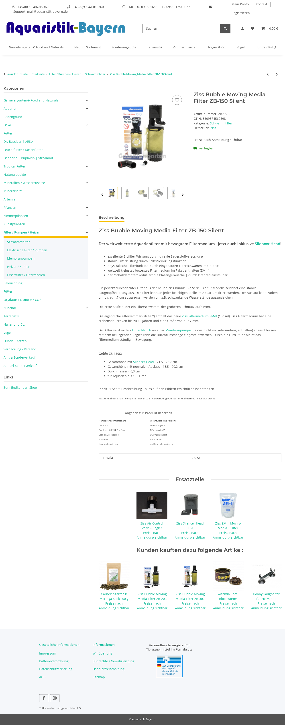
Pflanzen (10, 207)
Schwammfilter (221, 123)
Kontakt (261, 4)
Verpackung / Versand (20, 349)
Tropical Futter (14, 166)
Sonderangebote (124, 47)
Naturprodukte (15, 174)
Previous (102, 194)
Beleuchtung (13, 283)
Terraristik (154, 47)
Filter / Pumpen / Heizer (22, 232)
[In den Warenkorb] (102, 89)
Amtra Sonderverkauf (19, 357)
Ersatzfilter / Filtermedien (26, 275)
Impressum (47, 653)
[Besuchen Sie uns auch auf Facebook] (43, 698)
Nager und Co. (14, 324)
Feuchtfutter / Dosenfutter (23, 150)
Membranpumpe (178, 330)
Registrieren (241, 13)
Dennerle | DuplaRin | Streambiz (28, 158)
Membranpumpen (21, 258)
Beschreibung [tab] (111, 217)
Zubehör (10, 308)
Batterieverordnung (54, 661)
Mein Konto (240, 4)
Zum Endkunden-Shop (20, 387)
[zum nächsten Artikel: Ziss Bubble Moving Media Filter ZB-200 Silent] (276, 74)
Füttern (9, 291)
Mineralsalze (13, 191)
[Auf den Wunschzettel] (177, 100)
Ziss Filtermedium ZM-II (199, 316)
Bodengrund (13, 117)
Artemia (9, 199)
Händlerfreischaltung (108, 669)
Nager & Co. (217, 47)
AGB (42, 677)
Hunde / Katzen (267, 47)
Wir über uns (102, 653)
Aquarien (10, 108)
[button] (242, 28)
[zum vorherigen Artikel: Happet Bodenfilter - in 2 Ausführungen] (267, 74)
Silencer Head (267, 244)
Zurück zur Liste (17, 74)
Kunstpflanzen (14, 224)
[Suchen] (225, 28)
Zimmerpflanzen (185, 47)
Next (182, 194)
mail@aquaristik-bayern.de (47, 11)
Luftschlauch (141, 330)
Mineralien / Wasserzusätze (24, 183)
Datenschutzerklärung (55, 669)
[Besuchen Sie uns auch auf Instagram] (54, 698)
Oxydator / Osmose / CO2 (22, 299)
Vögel (241, 47)
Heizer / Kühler (18, 266)
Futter (8, 133)
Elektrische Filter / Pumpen (27, 250)
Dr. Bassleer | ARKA (18, 141)
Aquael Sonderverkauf (20, 366)
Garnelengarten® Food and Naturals (36, 47)
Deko (7, 125)
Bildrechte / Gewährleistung (113, 661)
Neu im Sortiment (87, 47)
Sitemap (99, 677)
